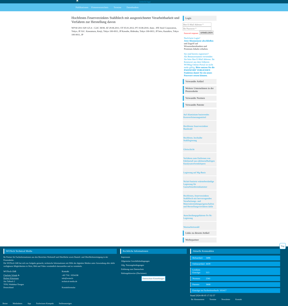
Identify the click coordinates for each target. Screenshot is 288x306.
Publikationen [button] (81, 7)
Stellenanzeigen (65, 303)
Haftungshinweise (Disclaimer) (133, 273)
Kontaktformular (68, 287)
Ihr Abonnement (197, 299)
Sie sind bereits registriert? (199, 65)
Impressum (125, 257)
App (29, 303)
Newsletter (225, 299)
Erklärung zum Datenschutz (132, 269)
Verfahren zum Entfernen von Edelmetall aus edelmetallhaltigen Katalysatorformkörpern (199, 161)
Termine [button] (117, 7)
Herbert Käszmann (11, 278)
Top (282, 246)
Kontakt (238, 299)
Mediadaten (17, 303)
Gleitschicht (189, 149)
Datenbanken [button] (132, 7)
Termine (212, 299)
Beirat (5, 303)
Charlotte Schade (10, 275)
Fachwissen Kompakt (45, 303)
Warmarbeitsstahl (191, 227)
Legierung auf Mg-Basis (194, 172)
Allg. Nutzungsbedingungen (132, 265)
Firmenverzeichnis (99, 7)
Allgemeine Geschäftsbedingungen (135, 261)
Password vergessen (191, 33)
